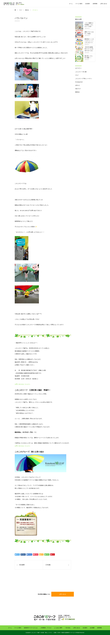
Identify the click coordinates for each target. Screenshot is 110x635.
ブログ (77, 75)
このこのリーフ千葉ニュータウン (83, 78)
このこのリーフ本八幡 (80, 71)
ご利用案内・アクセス (45, 627)
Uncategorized (79, 82)
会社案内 (87, 3)
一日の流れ (67, 627)
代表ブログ (78, 88)
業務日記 (77, 92)
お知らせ (77, 85)
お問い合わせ (103, 3)
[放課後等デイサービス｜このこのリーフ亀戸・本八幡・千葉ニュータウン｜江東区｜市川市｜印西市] (14, 3)
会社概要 (92, 627)
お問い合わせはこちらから (22, 384)
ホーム (71, 3)
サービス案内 (79, 3)
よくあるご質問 (58, 627)
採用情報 (95, 3)
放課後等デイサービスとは (30, 627)
